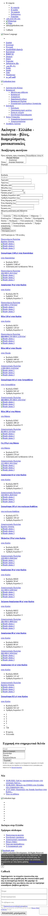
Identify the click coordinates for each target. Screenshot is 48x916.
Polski (8, 68)
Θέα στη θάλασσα (21, 216)
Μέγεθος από (6, 185)
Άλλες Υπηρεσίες (13, 117)
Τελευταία (10, 734)
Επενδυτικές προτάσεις (15, 837)
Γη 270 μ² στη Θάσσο (10, 443)
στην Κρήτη (5, 290)
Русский (9, 47)
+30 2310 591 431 (13, 19)
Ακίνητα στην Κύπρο (14, 88)
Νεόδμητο (13, 221)
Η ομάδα (14, 10)
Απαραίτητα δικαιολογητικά (22, 119)
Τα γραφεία (15, 12)
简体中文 (10, 54)
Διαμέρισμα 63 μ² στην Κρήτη (13, 475)
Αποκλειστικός (19, 226)
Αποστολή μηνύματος (14, 913)
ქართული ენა (12, 63)
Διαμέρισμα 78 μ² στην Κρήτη (13, 285)
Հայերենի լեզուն (14, 49)
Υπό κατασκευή (26, 221)
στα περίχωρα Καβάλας (10, 511)
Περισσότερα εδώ (36, 862)
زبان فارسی (11, 66)
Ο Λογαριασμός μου (14, 846)
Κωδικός (4, 175)
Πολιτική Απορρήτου (16, 767)
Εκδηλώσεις (16, 14)
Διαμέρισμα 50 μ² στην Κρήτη (13, 570)
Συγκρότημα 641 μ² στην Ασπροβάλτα (17, 380)
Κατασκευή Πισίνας (18, 101)
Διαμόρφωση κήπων (19, 99)
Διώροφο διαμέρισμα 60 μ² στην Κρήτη (17, 601)
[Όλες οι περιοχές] (14, 751)
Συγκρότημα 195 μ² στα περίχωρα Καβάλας (19, 506)
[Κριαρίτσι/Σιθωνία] (14, 758)
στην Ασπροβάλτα (8, 385)
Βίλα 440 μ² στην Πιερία (11, 348)
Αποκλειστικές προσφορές (16, 839)
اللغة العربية (11, 77)
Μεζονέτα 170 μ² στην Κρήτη (13, 538)
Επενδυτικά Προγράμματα (21, 115)
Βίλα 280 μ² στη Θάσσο (11, 411)
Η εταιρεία (15, 7)
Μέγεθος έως (6, 188)
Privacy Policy (11, 842)
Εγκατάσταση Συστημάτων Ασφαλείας (26, 103)
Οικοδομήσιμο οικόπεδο (22, 223)
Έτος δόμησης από (8, 200)
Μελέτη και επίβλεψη (19, 92)
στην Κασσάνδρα (8, 258)
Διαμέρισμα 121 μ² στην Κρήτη (14, 665)
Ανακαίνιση (15, 97)
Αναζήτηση (6, 228)
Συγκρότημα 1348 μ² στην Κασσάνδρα (17, 253)
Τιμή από (4, 180)
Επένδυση (10, 106)
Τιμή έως (4, 183)
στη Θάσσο (5, 416)
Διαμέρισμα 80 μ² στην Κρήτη (13, 633)
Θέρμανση (18, 218)
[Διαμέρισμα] (16, 160)
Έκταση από (6, 206)
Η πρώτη (9, 732)
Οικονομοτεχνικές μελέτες (21, 110)
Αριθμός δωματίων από (10, 195)
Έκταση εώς (6, 208)
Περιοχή (4, 164)
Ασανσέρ (7, 216)
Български (10, 52)
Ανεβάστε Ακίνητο (13, 124)
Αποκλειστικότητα (18, 121)
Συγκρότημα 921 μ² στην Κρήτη (14, 696)
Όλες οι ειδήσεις (12, 794)
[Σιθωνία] (14, 756)
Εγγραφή (7, 760)
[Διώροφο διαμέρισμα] (16, 162)
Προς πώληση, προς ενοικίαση (13, 155)
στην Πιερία (5, 353)
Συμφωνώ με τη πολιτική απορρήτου (15, 906)
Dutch (8, 59)
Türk (8, 72)
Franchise (14, 16)
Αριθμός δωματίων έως (10, 198)
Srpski (8, 70)
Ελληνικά (9, 45)
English (9, 43)
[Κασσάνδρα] (14, 753)
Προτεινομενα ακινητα (15, 835)
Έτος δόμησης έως (8, 203)
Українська (10, 75)
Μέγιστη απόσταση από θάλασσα (14, 211)
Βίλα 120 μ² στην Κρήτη (11, 316)
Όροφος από (6, 190)
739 (7, 728)
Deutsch (9, 57)
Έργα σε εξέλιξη (17, 112)
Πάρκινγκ (35, 216)
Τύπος (3, 162)
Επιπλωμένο (6, 218)
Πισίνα (28, 218)
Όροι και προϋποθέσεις (15, 844)
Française (9, 61)
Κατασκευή (10, 90)
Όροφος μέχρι (6, 193)
